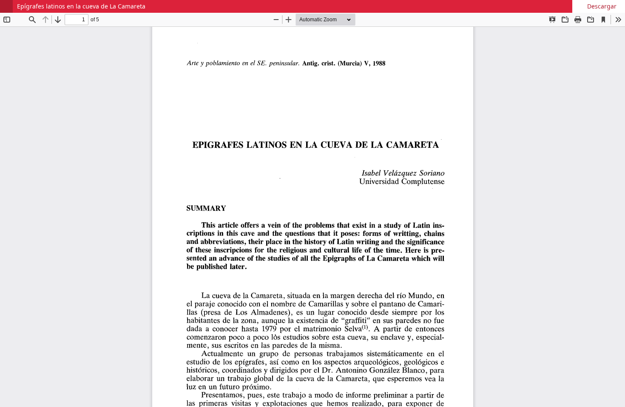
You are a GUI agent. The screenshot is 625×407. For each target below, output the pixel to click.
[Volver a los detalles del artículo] (6, 6)
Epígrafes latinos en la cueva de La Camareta (81, 6)
